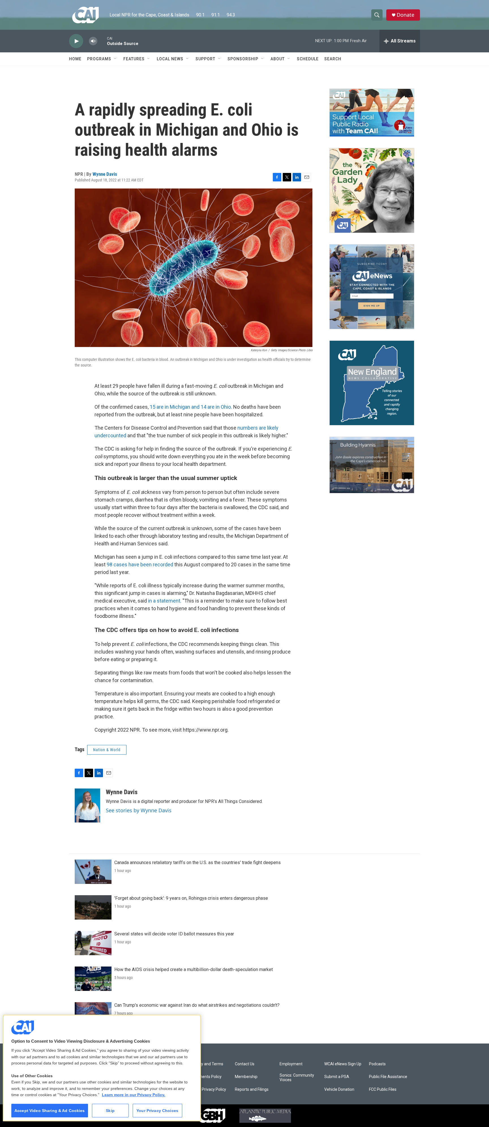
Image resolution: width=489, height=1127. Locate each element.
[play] (76, 41)
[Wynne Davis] (87, 805)
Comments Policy (206, 1077)
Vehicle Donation (339, 1089)
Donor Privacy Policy (208, 1089)
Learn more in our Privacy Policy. (133, 1094)
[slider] (102, 41)
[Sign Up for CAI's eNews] (372, 287)
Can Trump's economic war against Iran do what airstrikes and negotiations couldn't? (197, 1005)
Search (332, 59)
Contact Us (244, 1064)
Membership (246, 1077)
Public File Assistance (388, 1077)
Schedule (308, 59)
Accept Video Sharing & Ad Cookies (49, 1110)
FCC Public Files (382, 1089)
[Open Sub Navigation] (115, 59)
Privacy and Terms (206, 1064)
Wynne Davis (105, 174)
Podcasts (377, 1064)
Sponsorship (243, 59)
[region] (102, 1068)
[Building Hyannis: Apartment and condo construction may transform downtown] (372, 465)
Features (134, 59)
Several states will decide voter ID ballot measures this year (174, 934)
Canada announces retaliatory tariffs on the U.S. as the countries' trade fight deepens (197, 862)
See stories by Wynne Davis (138, 810)
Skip (110, 1110)
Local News (170, 59)
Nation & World (107, 749)
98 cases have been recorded (140, 564)
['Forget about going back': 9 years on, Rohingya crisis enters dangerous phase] (93, 907)
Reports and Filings (252, 1089)
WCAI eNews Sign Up (342, 1064)
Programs (99, 59)
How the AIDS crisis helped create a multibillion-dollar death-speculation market (193, 969)
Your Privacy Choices (157, 1110)
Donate (405, 15)
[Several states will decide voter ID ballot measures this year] (93, 943)
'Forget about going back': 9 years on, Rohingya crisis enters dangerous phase (191, 898)
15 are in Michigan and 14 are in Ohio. (191, 407)
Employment (291, 1064)
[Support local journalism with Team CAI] (372, 112)
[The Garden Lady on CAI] (372, 190)
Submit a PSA (336, 1077)
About (278, 59)
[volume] (93, 41)
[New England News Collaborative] (372, 383)
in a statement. (164, 601)
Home (75, 59)
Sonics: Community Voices (297, 1077)
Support (205, 59)
